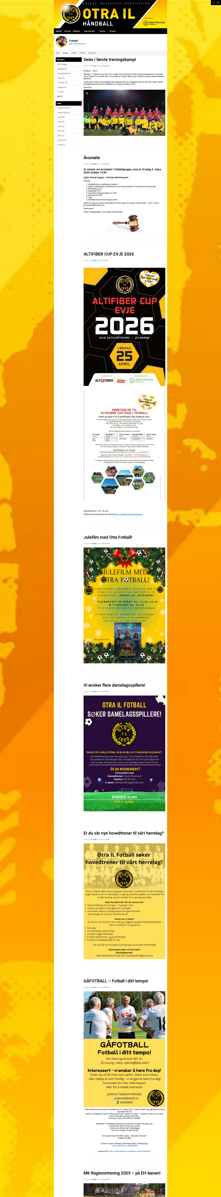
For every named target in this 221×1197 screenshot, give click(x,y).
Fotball (93, 66)
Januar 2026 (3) (64, 113)
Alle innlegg (62, 64)
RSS (61, 96)
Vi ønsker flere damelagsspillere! (114, 685)
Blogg (65, 53)
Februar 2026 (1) (64, 108)
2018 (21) (61, 145)
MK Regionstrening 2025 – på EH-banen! (122, 1173)
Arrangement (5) (64, 73)
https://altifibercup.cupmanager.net (128, 514)
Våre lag (67, 31)
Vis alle (61, 92)
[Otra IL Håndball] (110, 14)
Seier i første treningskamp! (110, 59)
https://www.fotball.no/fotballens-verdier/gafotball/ (130, 1151)
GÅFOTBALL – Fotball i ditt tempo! (116, 980)
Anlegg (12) (62, 69)
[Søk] (214, 2)
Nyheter (59, 31)
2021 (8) (61, 131)
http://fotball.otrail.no (77, 44)
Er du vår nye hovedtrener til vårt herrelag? (124, 833)
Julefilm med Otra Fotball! (108, 537)
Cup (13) (61, 78)
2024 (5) (61, 122)
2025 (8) (61, 117)
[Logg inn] (218, 2)
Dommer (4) (62, 83)
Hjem (58, 53)
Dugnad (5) (62, 87)
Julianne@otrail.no (119, 1146)
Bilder (73, 53)
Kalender (92, 53)
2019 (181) (62, 140)
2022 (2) (61, 126)
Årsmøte (92, 157)
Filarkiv (82, 53)
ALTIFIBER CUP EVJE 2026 (109, 254)
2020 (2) (61, 136)
